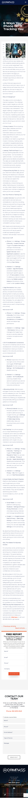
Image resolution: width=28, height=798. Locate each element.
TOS (15, 793)
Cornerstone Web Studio (18, 795)
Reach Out (14, 757)
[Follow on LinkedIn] (14, 788)
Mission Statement (21, 793)
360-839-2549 (17, 711)
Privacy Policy (10, 793)
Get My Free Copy (14, 673)
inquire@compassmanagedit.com (14, 784)
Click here (14, 617)
